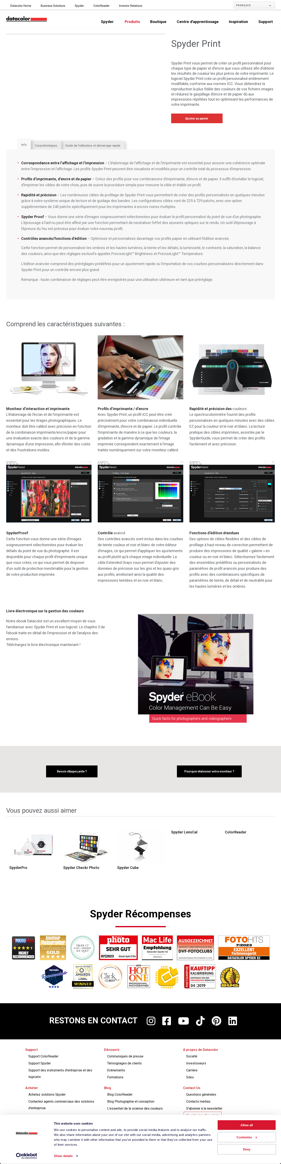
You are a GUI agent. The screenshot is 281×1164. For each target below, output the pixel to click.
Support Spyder (39, 1063)
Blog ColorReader (119, 1094)
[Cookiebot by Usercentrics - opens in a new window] (27, 1156)
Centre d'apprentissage (198, 21)
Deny (246, 1149)
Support (265, 21)
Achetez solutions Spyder (47, 1094)
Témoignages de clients (124, 1063)
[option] (33, 850)
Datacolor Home (20, 5)
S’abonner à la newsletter (204, 1108)
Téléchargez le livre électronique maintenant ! (43, 644)
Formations (115, 1077)
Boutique (158, 21)
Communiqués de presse (125, 1056)
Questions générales (201, 1094)
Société (191, 1056)
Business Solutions (53, 5)
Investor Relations (130, 5)
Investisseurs (196, 1063)
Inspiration (238, 21)
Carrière (191, 1070)
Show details (63, 1156)
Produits (132, 21)
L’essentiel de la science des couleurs (135, 1108)
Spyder (79, 5)
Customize (244, 1137)
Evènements (116, 1070)
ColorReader (101, 5)
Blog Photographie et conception (130, 1101)
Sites (190, 1077)
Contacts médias (198, 1101)
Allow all (246, 1125)
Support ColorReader (43, 1056)
